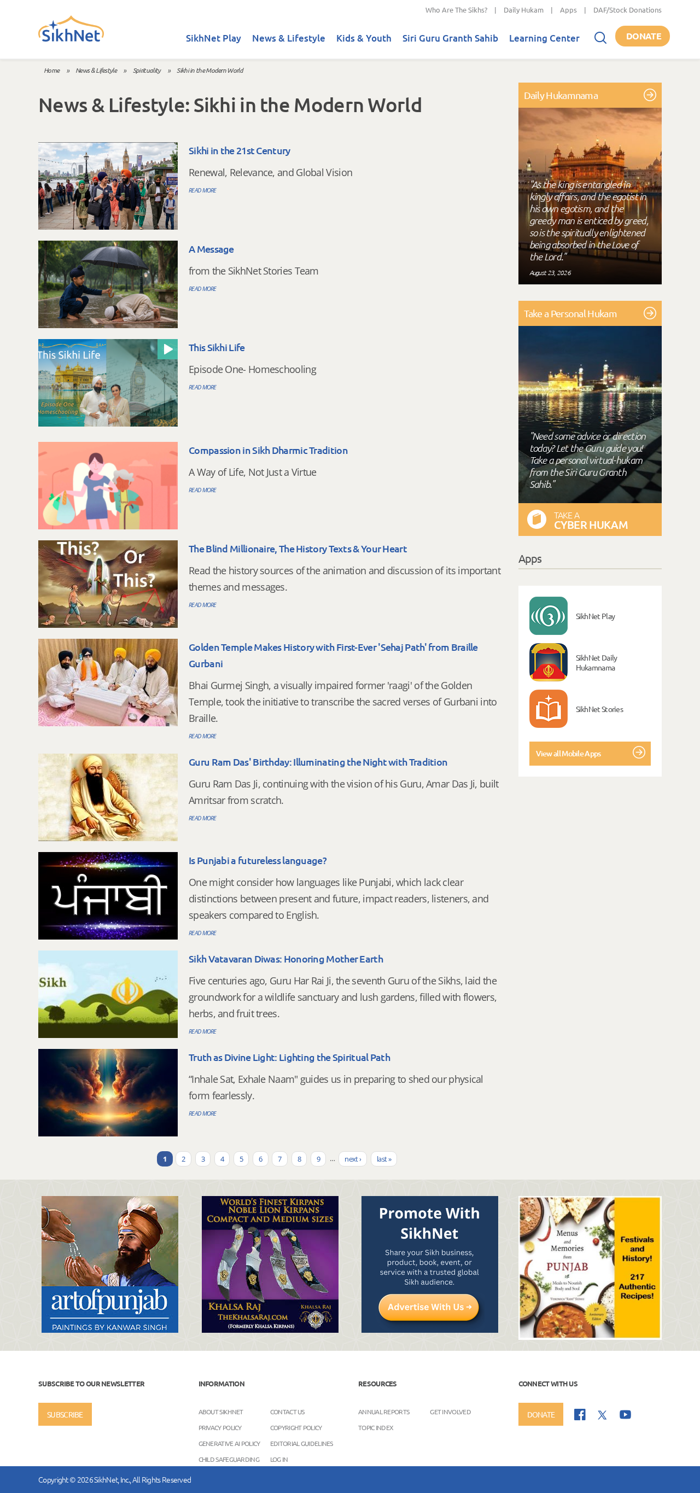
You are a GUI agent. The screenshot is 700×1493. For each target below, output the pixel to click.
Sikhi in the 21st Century (239, 150)
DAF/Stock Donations (627, 9)
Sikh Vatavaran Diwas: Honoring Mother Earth (286, 958)
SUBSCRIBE (65, 1414)
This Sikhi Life (217, 347)
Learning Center (544, 38)
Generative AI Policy (229, 1442)
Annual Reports (383, 1411)
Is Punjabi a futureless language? (257, 860)
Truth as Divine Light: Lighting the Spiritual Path (289, 1057)
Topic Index (375, 1426)
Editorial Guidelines (301, 1442)
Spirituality (147, 70)
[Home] (71, 39)
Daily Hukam (524, 9)
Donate (643, 36)
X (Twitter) (603, 1415)
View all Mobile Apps (568, 753)
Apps (568, 9)
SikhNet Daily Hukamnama (596, 662)
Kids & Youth (364, 38)
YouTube (625, 1414)
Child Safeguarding (229, 1458)
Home (51, 70)
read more (203, 190)
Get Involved (450, 1411)
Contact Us (287, 1411)
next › (353, 1159)
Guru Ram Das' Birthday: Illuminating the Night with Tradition (318, 761)
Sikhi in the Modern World (210, 70)
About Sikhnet (221, 1411)
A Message (211, 248)
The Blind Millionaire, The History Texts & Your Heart (298, 548)
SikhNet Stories (599, 709)
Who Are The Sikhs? (456, 9)
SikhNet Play (213, 38)
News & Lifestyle (288, 38)
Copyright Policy (296, 1426)
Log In (279, 1458)
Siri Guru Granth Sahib (450, 38)
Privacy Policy (220, 1426)
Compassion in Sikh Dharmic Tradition (268, 450)
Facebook (580, 1414)
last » (384, 1159)
